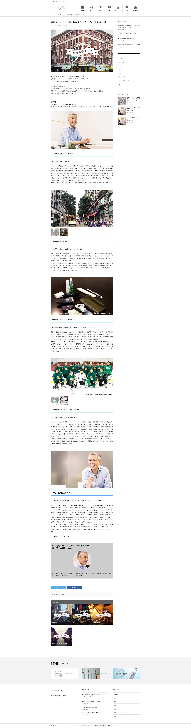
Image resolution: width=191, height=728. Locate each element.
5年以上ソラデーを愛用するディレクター (127, 33)
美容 (100, 10)
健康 (91, 10)
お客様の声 (135, 10)
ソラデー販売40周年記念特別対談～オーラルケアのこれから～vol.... (133, 108)
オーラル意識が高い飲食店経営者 (126, 38)
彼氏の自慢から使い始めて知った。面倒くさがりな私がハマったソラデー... (133, 98)
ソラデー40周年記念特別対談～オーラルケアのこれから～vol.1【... (133, 119)
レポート (109, 10)
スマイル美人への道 (124, 80)
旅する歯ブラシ (61, 25)
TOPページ (82, 10)
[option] (82, 208)
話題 (127, 10)
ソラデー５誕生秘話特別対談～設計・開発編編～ (93, 713)
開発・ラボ (118, 10)
